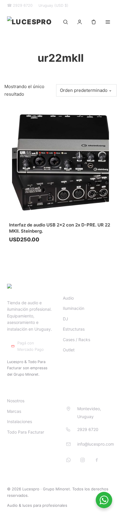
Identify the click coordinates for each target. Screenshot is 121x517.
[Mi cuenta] (79, 22)
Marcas (14, 411)
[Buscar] (65, 22)
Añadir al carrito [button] (33, 254)
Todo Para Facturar (25, 432)
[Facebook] (96, 460)
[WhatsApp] (68, 460)
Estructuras (74, 329)
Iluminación (73, 308)
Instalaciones (19, 421)
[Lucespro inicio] (29, 22)
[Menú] (108, 22)
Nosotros (15, 400)
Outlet (69, 349)
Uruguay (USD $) (53, 5)
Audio (68, 298)
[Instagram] (82, 460)
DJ (65, 318)
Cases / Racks (76, 339)
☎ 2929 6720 (20, 5)
